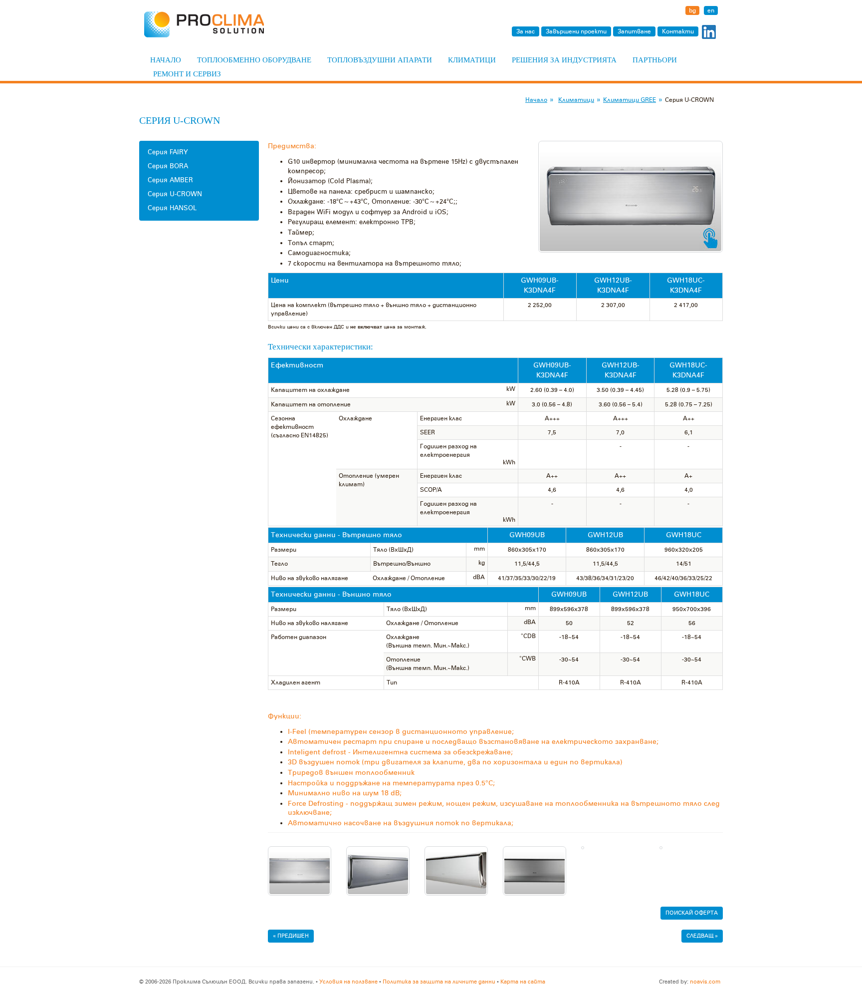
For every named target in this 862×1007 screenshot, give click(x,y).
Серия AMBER (170, 180)
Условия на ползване (348, 982)
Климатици (472, 60)
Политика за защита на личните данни (439, 982)
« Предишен (291, 936)
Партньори (655, 60)
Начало (165, 60)
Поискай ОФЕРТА (691, 913)
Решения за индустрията (564, 60)
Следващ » (702, 936)
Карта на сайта (522, 982)
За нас (525, 31)
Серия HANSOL (172, 208)
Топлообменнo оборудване (254, 60)
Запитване (634, 31)
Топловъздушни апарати (379, 60)
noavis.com (705, 982)
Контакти (678, 31)
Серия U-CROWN (175, 194)
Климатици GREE (629, 99)
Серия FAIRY (168, 152)
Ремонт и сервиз (187, 74)
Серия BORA (168, 166)
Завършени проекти (576, 31)
